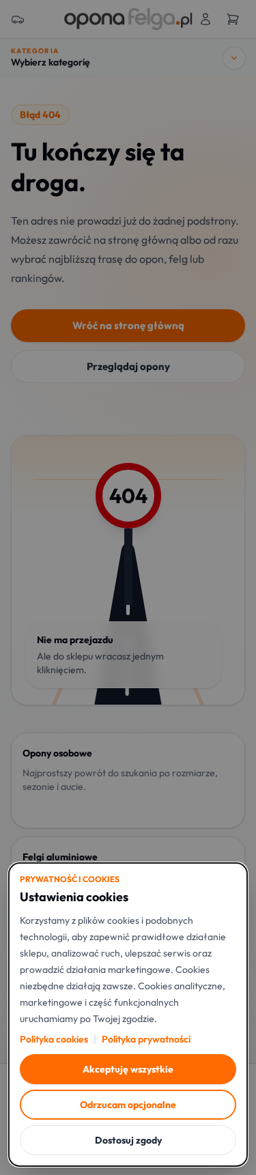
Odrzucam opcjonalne (128, 1105)
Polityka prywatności (146, 1039)
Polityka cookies (54, 1039)
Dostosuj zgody (128, 1140)
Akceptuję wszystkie (128, 1069)
